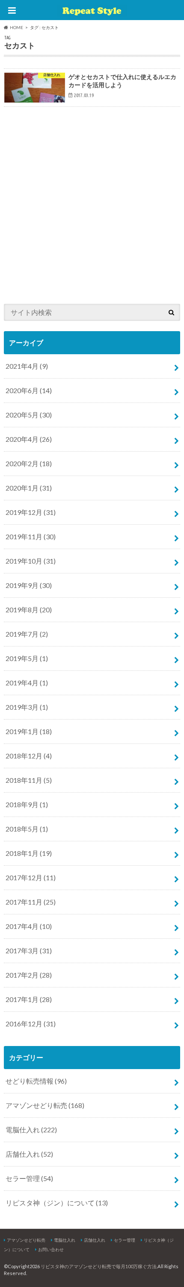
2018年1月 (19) (29, 853)
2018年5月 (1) (27, 829)
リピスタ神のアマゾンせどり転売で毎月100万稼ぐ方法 (99, 1266)
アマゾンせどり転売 (45, 1105)
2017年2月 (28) (29, 975)
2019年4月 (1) (27, 683)
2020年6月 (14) (29, 390)
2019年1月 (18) (29, 731)
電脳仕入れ (31, 1129)
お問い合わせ (51, 1249)
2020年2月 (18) (29, 463)
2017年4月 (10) (29, 926)
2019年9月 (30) (29, 585)
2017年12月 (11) (31, 877)
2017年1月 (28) (29, 999)
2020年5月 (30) (29, 415)
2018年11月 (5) (29, 780)
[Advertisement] (92, 202)
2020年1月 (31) (29, 488)
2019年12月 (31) (31, 512)
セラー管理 (29, 1178)
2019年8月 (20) (29, 609)
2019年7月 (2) (27, 634)
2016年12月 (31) (31, 1024)
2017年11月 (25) (31, 902)
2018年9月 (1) (27, 804)
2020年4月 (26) (29, 439)
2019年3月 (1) (27, 707)
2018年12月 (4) (29, 756)
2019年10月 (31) (31, 561)
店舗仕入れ (29, 1154)
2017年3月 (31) (29, 950)
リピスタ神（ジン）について (57, 1203)
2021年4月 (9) (27, 366)
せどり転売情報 (36, 1081)
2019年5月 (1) (27, 658)
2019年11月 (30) (31, 536)
